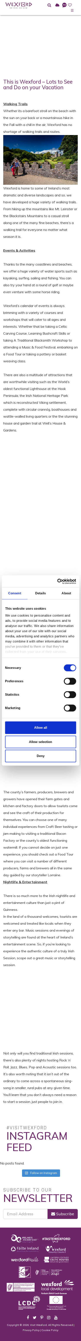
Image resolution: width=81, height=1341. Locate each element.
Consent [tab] (14, 593)
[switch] (70, 681)
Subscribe (64, 1213)
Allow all (40, 727)
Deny (40, 756)
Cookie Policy (49, 1330)
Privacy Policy (31, 1330)
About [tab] (66, 593)
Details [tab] (40, 593)
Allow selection (40, 742)
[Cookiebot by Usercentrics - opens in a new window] (57, 581)
